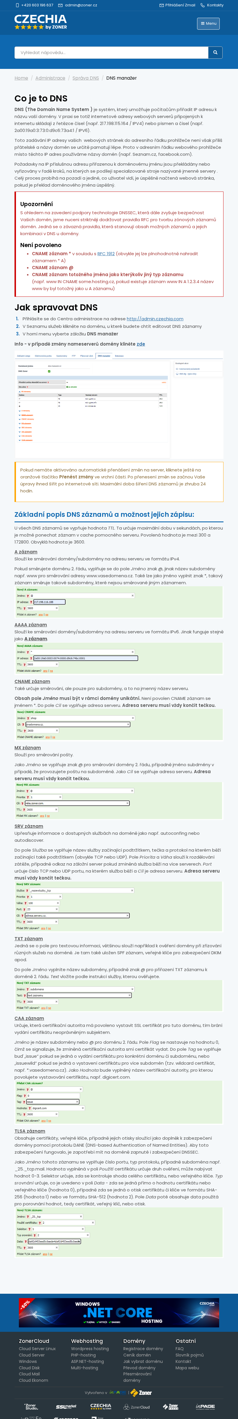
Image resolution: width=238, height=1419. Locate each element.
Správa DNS (86, 78)
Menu (211, 23)
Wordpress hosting (90, 1349)
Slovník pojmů (190, 1355)
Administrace (50, 78)
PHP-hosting (83, 1355)
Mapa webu (187, 1368)
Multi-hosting (84, 1368)
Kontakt (183, 1361)
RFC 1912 (106, 254)
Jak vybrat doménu (143, 1361)
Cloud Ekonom (33, 1380)
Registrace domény (143, 1349)
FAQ (180, 1349)
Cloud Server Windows (32, 1358)
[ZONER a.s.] (141, 1392)
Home (21, 78)
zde (141, 344)
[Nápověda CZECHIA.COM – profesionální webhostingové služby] (41, 22)
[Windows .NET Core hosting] (119, 1312)
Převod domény (139, 1368)
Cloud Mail (29, 1374)
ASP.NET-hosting (87, 1361)
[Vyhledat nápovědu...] (215, 53)
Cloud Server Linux (37, 1349)
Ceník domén (137, 1355)
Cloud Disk (29, 1368)
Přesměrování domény (137, 1377)
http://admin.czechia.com (155, 319)
